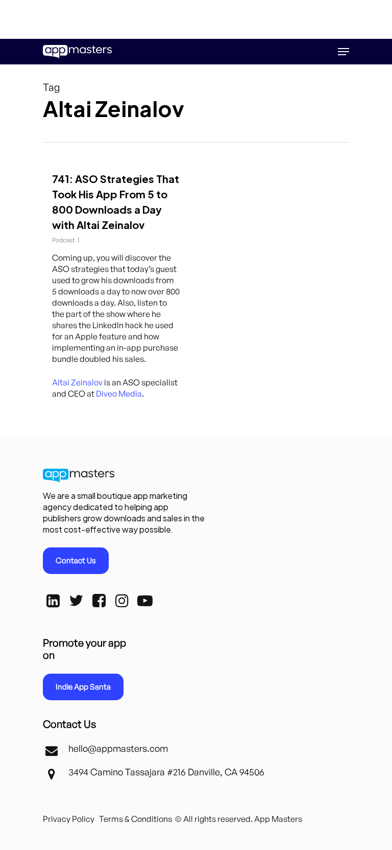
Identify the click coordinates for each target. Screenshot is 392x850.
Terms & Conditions (135, 819)
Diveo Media (119, 393)
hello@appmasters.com (118, 748)
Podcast (63, 240)
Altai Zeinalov (77, 382)
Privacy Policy (68, 819)
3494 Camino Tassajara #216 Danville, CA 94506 (166, 771)
